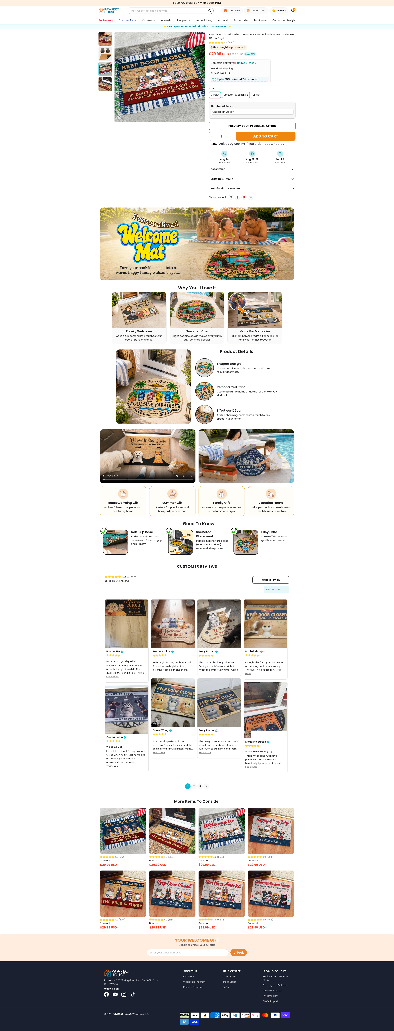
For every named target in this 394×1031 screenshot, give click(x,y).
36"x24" (257, 95)
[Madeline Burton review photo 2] (247, 734)
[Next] (202, 77)
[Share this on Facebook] (237, 197)
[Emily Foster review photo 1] (219, 702)
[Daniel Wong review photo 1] (173, 702)
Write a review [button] (270, 580)
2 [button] (194, 786)
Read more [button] (112, 676)
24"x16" (215, 95)
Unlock (238, 953)
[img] (113, 655)
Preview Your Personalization (252, 126)
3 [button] (200, 786)
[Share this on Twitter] (231, 197)
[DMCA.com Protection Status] (185, 1015)
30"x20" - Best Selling (236, 95)
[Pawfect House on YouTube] (115, 994)
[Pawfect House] (108, 11)
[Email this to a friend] (250, 197)
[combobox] (167, 10)
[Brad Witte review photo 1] (126, 623)
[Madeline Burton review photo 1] (265, 706)
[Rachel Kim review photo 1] (265, 623)
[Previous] (116, 77)
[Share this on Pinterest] (243, 197)
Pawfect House (122, 1014)
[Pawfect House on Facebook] (106, 994)
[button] (216, 42)
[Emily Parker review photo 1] (219, 623)
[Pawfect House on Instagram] (123, 994)
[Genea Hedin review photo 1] (126, 709)
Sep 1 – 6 (225, 73)
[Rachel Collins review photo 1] (173, 623)
